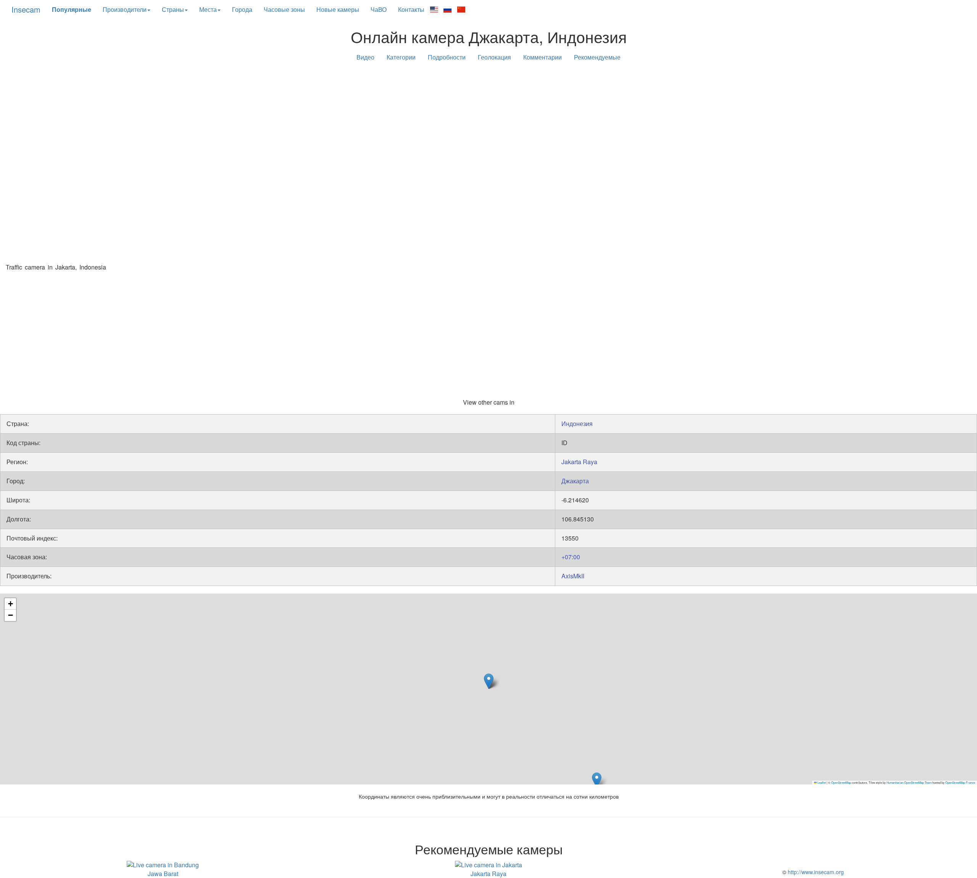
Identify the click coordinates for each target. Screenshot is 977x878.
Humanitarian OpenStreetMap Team (909, 782)
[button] (596, 780)
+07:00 (570, 556)
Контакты (411, 9)
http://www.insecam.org (815, 872)
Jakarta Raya (579, 461)
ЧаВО (379, 9)
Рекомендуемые (597, 57)
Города (242, 9)
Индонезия (577, 423)
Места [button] (208, 9)
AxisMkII (572, 575)
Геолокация (494, 57)
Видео (365, 57)
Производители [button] (125, 9)
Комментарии (542, 57)
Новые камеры (337, 9)
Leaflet (821, 782)
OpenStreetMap (841, 782)
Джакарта (575, 480)
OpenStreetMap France (960, 782)
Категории (401, 57)
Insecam (25, 9)
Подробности (447, 57)
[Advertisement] (488, 126)
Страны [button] (173, 9)
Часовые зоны (284, 9)
